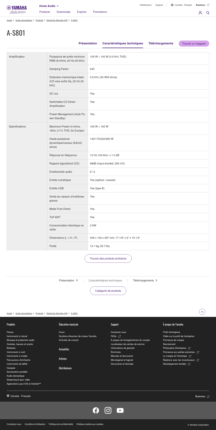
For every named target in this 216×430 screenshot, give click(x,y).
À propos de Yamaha (173, 324)
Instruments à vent (16, 352)
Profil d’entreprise (171, 332)
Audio (9, 20)
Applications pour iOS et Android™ (24, 383)
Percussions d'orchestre (18, 359)
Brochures (116, 352)
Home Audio (47, 6)
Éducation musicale (68, 324)
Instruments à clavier (17, 336)
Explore (81, 12)
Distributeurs (146, 4)
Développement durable (174, 363)
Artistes (63, 359)
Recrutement (169, 344)
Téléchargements (160, 43)
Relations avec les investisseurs (179, 359)
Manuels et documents (122, 355)
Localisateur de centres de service (127, 344)
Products (44, 12)
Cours (62, 332)
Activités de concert (68, 340)
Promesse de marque (173, 340)
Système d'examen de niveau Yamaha (77, 336)
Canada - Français (183, 4)
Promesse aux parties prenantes (179, 352)
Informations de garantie (122, 347)
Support (159, 4)
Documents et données (122, 363)
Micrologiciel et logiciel (122, 359)
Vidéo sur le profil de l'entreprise (178, 336)
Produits (39, 20)
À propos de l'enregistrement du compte (130, 340)
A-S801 (74, 20)
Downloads (63, 12)
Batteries (11, 347)
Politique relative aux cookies (89, 424)
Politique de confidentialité (61, 424)
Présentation (88, 43)
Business (200, 4)
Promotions (100, 12)
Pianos (10, 332)
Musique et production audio (20, 340)
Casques (11, 367)
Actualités (64, 349)
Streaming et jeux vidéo (18, 379)
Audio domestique (24, 20)
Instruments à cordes (17, 355)
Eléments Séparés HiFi (57, 20)
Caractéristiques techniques (122, 43)
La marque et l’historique (175, 355)
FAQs (113, 336)
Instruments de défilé (17, 363)
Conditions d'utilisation (35, 424)
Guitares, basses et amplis (20, 344)
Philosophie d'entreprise (174, 347)
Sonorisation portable (17, 371)
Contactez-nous (118, 332)
